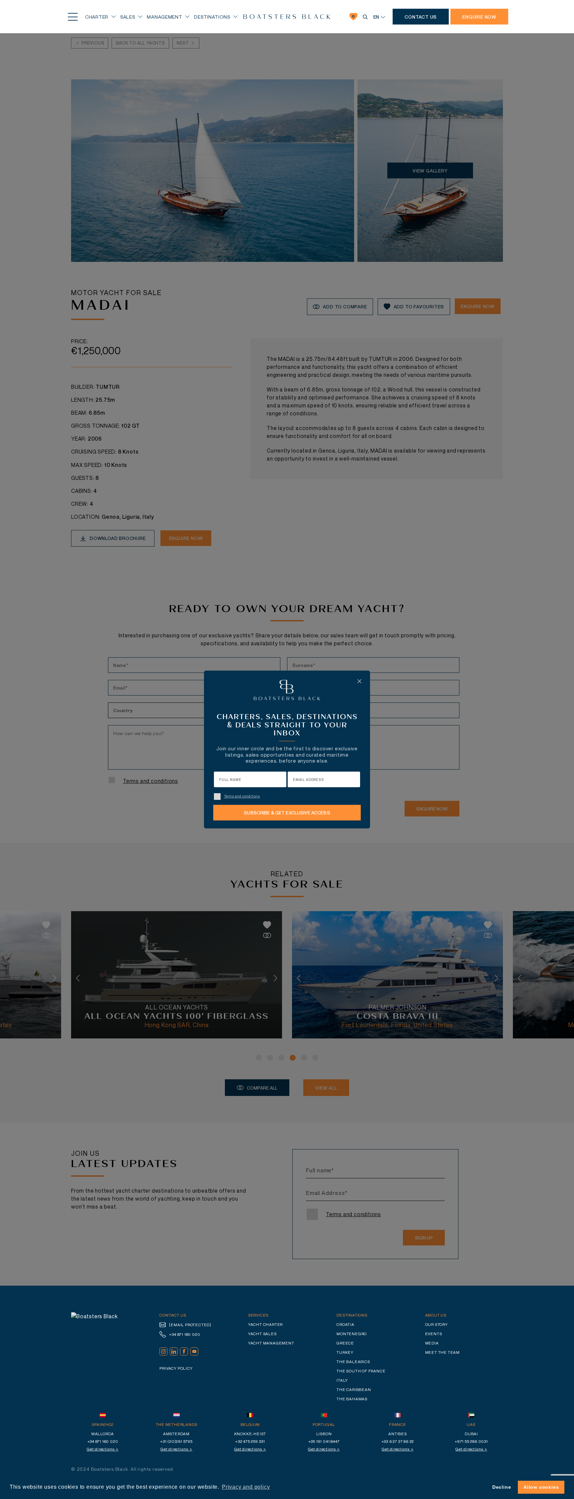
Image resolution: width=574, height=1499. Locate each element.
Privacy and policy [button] (246, 1487)
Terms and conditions (242, 796)
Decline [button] (501, 1487)
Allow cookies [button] (541, 1487)
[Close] (359, 681)
